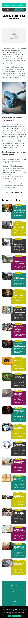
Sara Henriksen (16, 22)
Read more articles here (14, 192)
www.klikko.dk (15, 597)
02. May (18, 492)
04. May (18, 458)
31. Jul (18, 273)
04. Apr (18, 543)
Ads (14, 605)
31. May (18, 341)
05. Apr (18, 509)
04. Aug (18, 239)
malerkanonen (5, 25)
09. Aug (18, 222)
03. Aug (18, 256)
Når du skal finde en (8, 124)
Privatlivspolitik (16, 615)
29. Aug (18, 205)
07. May (18, 390)
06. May (18, 407)
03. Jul (18, 290)
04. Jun (18, 307)
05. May (18, 424)
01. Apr (18, 560)
